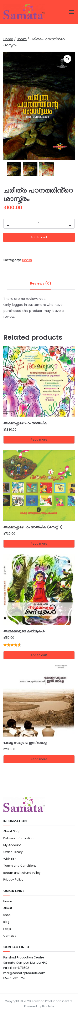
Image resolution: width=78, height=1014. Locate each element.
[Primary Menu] (71, 12)
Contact (9, 936)
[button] (67, 59)
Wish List (9, 859)
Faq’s (7, 929)
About (7, 908)
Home (8, 39)
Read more (39, 439)
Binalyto (48, 1006)
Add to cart (39, 237)
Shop (7, 915)
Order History (13, 852)
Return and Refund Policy (22, 873)
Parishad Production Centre (52, 1001)
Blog (6, 922)
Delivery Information (18, 838)
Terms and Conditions (19, 866)
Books (22, 39)
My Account (12, 845)
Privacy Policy (13, 879)
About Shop (12, 831)
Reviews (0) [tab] (40, 283)
